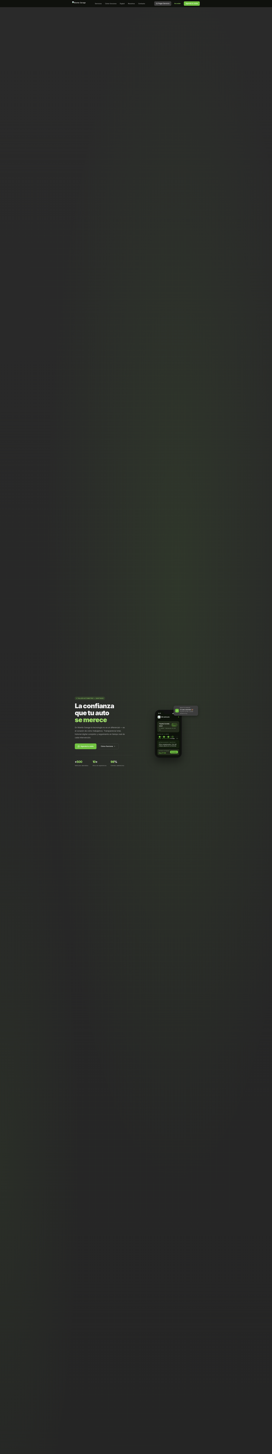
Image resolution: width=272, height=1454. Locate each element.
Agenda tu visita (192, 3)
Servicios (98, 3)
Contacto (141, 3)
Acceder (177, 3)
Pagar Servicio (163, 3)
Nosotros (131, 3)
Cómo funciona (110, 3)
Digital (122, 3)
